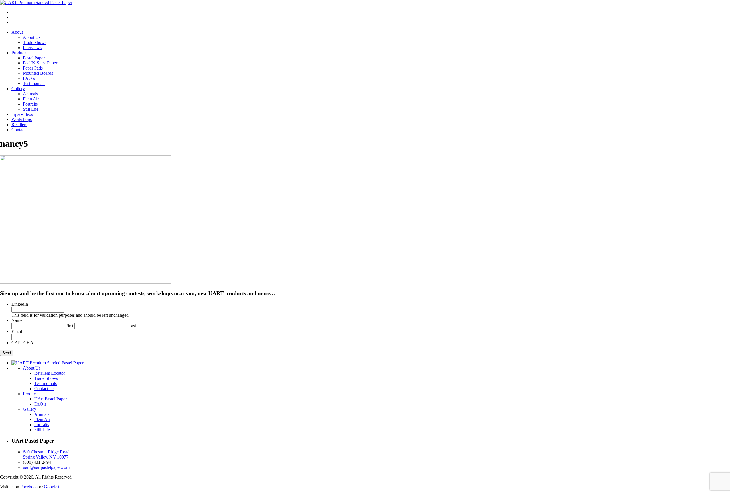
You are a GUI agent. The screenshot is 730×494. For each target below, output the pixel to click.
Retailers (19, 124)
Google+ (52, 486)
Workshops (21, 119)
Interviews (32, 47)
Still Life (30, 109)
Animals (30, 93)
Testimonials (34, 83)
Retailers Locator (49, 373)
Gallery (18, 88)
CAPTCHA (22, 342)
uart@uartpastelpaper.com (46, 467)
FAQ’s (29, 78)
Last (132, 325)
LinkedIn (19, 304)
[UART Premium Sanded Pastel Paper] (36, 2)
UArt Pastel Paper (50, 398)
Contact (18, 129)
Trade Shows (34, 42)
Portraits (30, 104)
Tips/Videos (22, 114)
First (69, 325)
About (17, 32)
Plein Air (31, 98)
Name (16, 320)
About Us (31, 37)
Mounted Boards (38, 73)
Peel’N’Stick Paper (40, 63)
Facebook (29, 486)
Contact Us (44, 388)
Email (16, 331)
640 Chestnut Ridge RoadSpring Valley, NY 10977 (46, 454)
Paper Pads (33, 68)
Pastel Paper (34, 57)
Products (19, 52)
